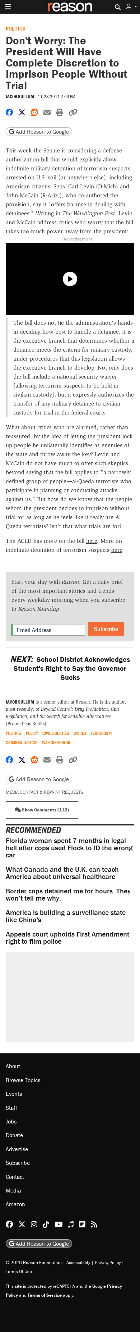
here (91, 540)
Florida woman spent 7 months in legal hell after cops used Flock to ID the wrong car (69, 847)
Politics (15, 28)
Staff (11, 1107)
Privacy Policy (108, 1262)
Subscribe (106, 628)
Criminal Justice (21, 742)
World (80, 733)
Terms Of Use (19, 1271)
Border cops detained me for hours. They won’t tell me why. (68, 894)
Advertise (17, 1149)
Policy (32, 733)
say (37, 204)
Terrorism (101, 733)
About (13, 1066)
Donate (14, 1135)
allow (110, 159)
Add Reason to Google (41, 131)
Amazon (15, 1204)
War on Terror (56, 742)
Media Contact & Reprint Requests (44, 792)
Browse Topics (23, 1080)
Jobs (11, 1121)
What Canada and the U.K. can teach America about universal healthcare (62, 873)
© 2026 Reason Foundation (34, 1262)
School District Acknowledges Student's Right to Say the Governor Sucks (70, 668)
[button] (131, 6)
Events (14, 1093)
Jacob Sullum (20, 96)
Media (13, 1190)
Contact (15, 1176)
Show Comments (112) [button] (45, 810)
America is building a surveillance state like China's (66, 916)
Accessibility (78, 1262)
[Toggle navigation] (8, 6)
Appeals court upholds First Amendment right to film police (67, 937)
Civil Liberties (55, 733)
